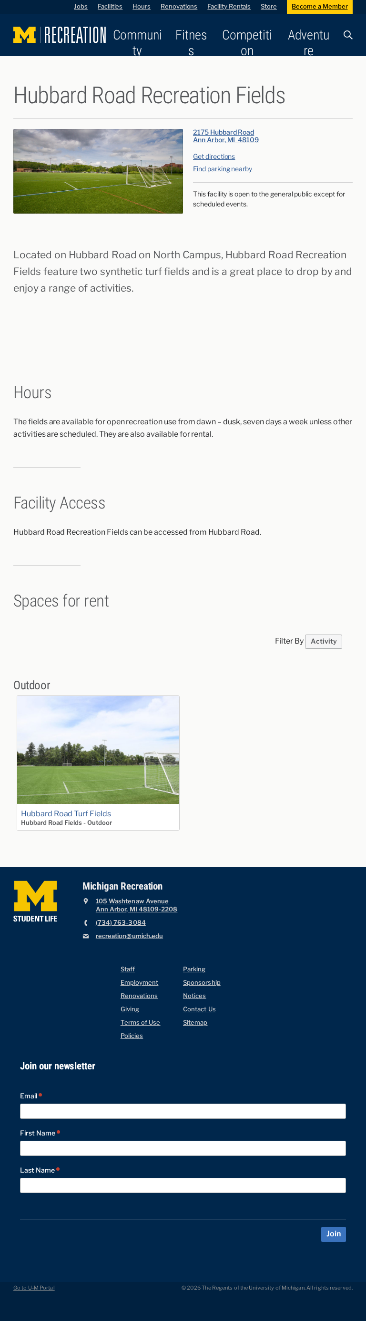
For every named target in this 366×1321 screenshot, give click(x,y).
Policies (132, 1036)
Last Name (38, 1170)
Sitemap (195, 1022)
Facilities (110, 6)
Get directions (214, 157)
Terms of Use (141, 1022)
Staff (128, 969)
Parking (194, 969)
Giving (130, 1009)
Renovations (179, 6)
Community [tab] (137, 43)
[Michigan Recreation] (59, 35)
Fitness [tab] (191, 43)
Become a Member (319, 6)
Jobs (81, 6)
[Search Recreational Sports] (345, 35)
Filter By (289, 641)
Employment (140, 983)
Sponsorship (202, 983)
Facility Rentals (229, 6)
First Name (38, 1133)
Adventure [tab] (308, 43)
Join (333, 1234)
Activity (324, 641)
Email (29, 1096)
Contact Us (199, 1009)
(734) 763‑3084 (121, 923)
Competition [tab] (247, 43)
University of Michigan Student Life (35, 901)
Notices (194, 996)
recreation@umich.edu (129, 936)
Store (269, 6)
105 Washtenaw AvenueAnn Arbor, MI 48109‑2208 (137, 905)
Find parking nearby (222, 169)
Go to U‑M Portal (34, 1288)
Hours (141, 6)
